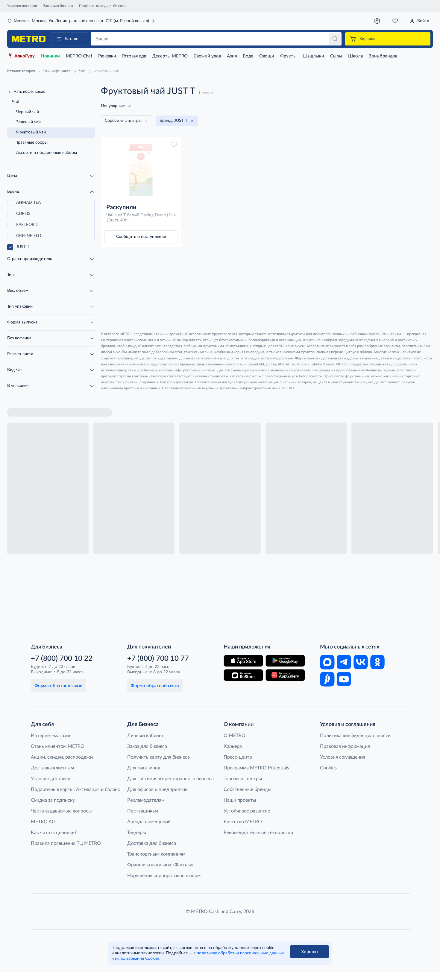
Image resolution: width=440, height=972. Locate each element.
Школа (355, 56)
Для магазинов (143, 768)
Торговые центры (243, 778)
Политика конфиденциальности (355, 735)
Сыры (336, 56)
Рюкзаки (107, 56)
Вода (248, 56)
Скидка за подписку (53, 800)
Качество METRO (243, 821)
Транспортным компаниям (156, 854)
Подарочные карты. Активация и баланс (75, 789)
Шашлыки (313, 56)
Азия (232, 56)
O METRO (234, 735)
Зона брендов (383, 56)
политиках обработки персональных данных (240, 953)
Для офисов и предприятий (157, 789)
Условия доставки (22, 5)
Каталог (72, 39)
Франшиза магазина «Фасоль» (160, 864)
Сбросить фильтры (123, 121)
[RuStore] (243, 675)
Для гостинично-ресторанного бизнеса (170, 778)
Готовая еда (134, 56)
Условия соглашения (342, 757)
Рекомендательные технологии (258, 832)
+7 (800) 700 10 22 (61, 658)
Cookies (328, 768)
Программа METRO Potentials (256, 768)
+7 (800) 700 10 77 (158, 658)
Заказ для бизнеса (58, 5)
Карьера (233, 746)
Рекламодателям (146, 800)
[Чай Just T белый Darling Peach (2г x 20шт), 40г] (141, 169)
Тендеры (136, 832)
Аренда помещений (149, 821)
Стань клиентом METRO (57, 746)
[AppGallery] (285, 675)
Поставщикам (142, 811)
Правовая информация (345, 746)
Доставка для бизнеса (151, 843)
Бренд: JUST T (173, 121)
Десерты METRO (170, 56)
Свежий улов (207, 56)
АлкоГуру (24, 56)
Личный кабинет (145, 735)
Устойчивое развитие (247, 811)
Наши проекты (240, 800)
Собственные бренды (247, 789)
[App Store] (243, 661)
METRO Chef (79, 56)
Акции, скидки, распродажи (62, 757)
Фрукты (288, 56)
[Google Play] (285, 661)
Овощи (266, 56)
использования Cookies (137, 958)
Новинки (50, 56)
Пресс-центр (238, 757)
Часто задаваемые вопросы (61, 811)
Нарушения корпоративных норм (164, 875)
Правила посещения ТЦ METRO (66, 843)
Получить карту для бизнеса (102, 5)
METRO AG (43, 821)
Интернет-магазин (51, 735)
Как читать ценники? (54, 832)
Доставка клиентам (52, 768)
